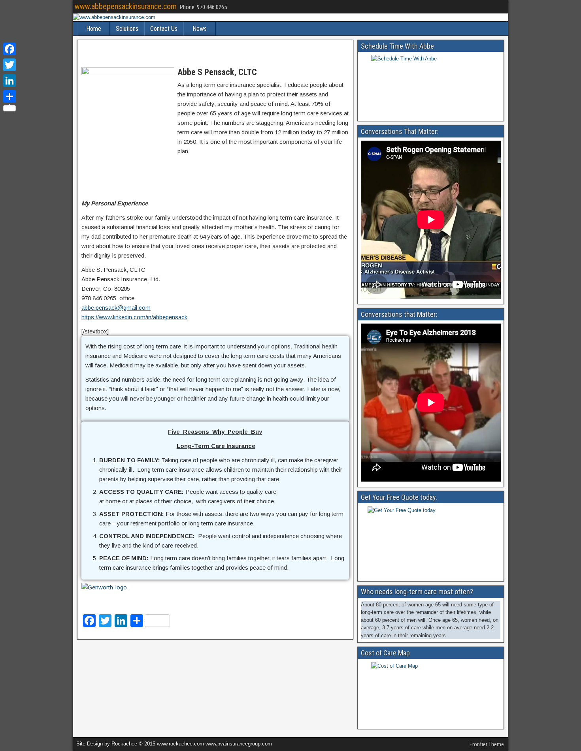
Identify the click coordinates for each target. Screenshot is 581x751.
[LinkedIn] (9, 80)
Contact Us (163, 28)
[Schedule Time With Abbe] (431, 85)
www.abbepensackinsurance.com (126, 6)
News (199, 28)
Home (93, 28)
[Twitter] (9, 65)
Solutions (127, 28)
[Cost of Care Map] (431, 693)
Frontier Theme (487, 744)
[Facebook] (9, 49)
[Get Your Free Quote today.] (431, 541)
